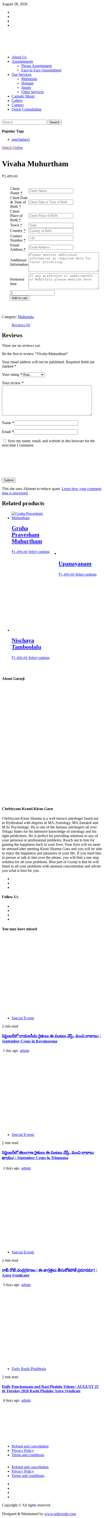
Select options (39, 552)
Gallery (17, 100)
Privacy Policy (23, 1450)
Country (16, 231)
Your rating (12, 374)
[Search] (3, 117)
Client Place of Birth (16, 215)
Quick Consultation (26, 109)
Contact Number (16, 238)
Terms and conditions (28, 1455)
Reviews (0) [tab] (21, 325)
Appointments (22, 61)
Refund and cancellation (30, 1446)
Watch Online (12, 148)
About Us (19, 57)
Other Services (32, 92)
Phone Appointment (36, 66)
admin (24, 1051)
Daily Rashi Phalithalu (29, 1369)
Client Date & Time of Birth (19, 202)
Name (8, 423)
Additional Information (19, 262)
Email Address (16, 247)
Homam (27, 83)
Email (8, 432)
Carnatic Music (23, 96)
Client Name (14, 191)
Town (14, 225)
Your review (13, 383)
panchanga (21, 139)
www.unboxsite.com (60, 1514)
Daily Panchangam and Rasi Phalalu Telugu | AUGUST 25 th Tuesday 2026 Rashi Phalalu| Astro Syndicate (50, 1389)
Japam (26, 87)
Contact (17, 105)
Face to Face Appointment (41, 70)
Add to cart (19, 298)
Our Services (21, 74)
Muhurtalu (29, 79)
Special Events (23, 1018)
